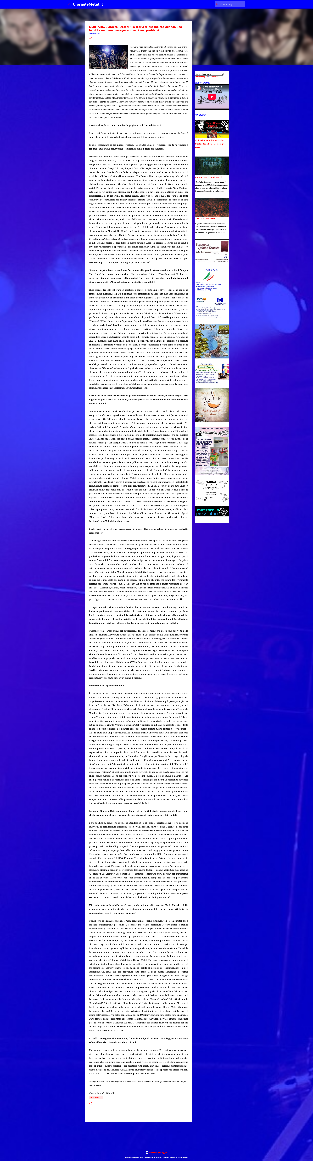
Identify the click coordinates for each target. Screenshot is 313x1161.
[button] (90, 38)
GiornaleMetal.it (88, 4)
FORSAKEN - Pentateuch (205, 219)
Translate (215, 77)
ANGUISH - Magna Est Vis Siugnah (208, 177)
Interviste (96, 1097)
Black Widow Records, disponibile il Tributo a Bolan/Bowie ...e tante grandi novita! (211, 143)
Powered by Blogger (158, 1152)
